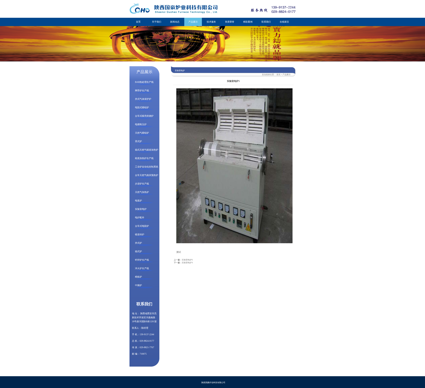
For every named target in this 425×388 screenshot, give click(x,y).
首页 (278, 74)
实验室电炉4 (187, 262)
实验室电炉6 (187, 260)
